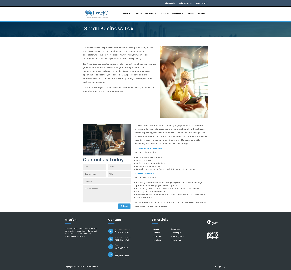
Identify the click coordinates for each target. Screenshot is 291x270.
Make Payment (177, 236)
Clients (136, 14)
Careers (190, 13)
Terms (88, 267)
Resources (176, 14)
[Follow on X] (220, 267)
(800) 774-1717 (202, 3)
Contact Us (201, 13)
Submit (124, 206)
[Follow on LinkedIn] (224, 267)
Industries (149, 14)
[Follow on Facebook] (215, 267)
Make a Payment (185, 3)
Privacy (95, 267)
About (125, 14)
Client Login (170, 3)
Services (162, 14)
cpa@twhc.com (122, 256)
